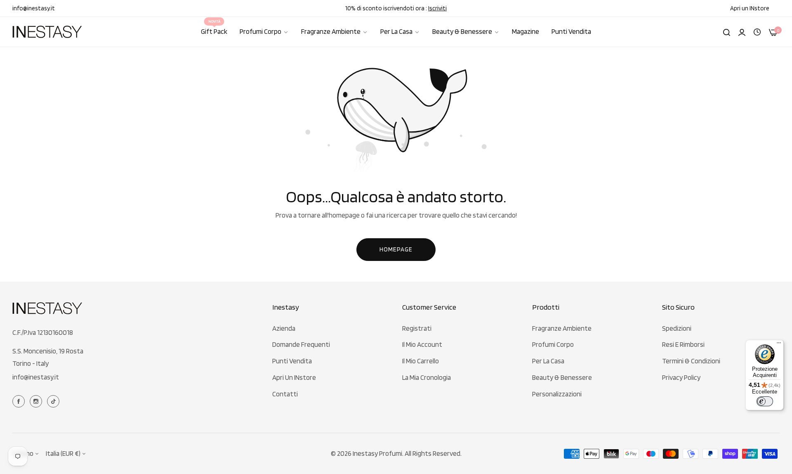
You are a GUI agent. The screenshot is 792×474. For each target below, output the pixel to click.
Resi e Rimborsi (683, 344)
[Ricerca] (726, 32)
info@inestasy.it (35, 377)
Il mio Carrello (420, 361)
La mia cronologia (426, 377)
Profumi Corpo (553, 344)
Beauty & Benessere (562, 377)
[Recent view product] (757, 31)
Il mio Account (422, 344)
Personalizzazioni (557, 394)
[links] (19, 401)
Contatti (285, 394)
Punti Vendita (292, 361)
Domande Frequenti (301, 344)
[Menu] (779, 345)
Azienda (283, 328)
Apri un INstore (294, 377)
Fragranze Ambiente (562, 328)
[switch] (765, 401)
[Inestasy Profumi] (47, 32)
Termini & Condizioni (691, 361)
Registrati (416, 328)
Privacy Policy (681, 377)
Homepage (396, 249)
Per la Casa (548, 361)
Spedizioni (676, 328)
